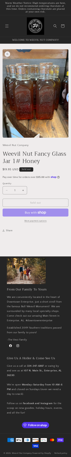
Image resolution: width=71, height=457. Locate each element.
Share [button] (9, 230)
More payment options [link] (35, 221)
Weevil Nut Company (22, 453)
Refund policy (60, 453)
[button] (7, 26)
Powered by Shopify (41, 453)
